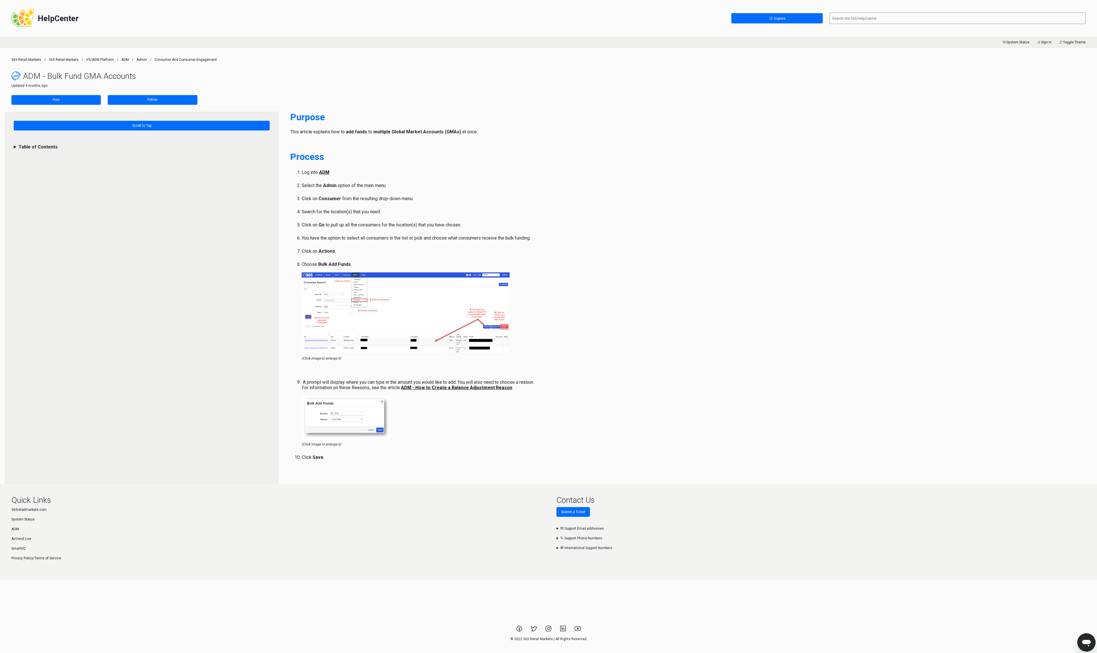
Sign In (1046, 42)
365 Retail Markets (26, 60)
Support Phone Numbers (583, 538)
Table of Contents (38, 147)
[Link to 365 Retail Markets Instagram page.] (549, 630)
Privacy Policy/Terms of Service (36, 558)
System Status (1018, 42)
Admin (142, 60)
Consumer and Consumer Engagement (186, 60)
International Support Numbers (588, 548)
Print (56, 100)
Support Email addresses (584, 529)
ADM (125, 60)
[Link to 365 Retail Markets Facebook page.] (520, 630)
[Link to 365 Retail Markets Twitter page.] (534, 630)
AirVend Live (21, 539)
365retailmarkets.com (29, 510)
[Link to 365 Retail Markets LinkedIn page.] (563, 630)
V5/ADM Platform (100, 60)
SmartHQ (18, 548)
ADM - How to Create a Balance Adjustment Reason (456, 387)
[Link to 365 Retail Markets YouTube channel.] (577, 630)
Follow (152, 100)
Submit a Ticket (573, 512)
